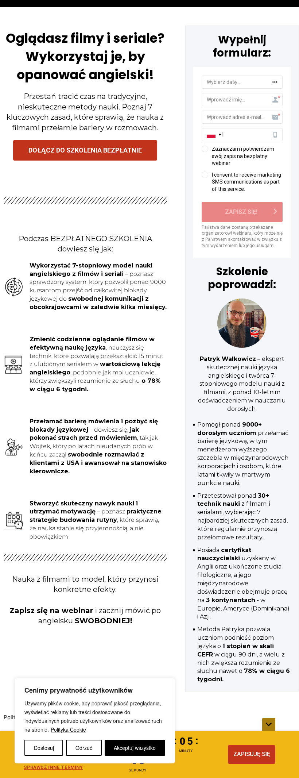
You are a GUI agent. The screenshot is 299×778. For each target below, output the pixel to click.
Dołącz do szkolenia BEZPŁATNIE (85, 150)
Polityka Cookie (68, 729)
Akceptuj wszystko (135, 747)
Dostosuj (44, 747)
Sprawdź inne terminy (53, 767)
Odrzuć (83, 747)
